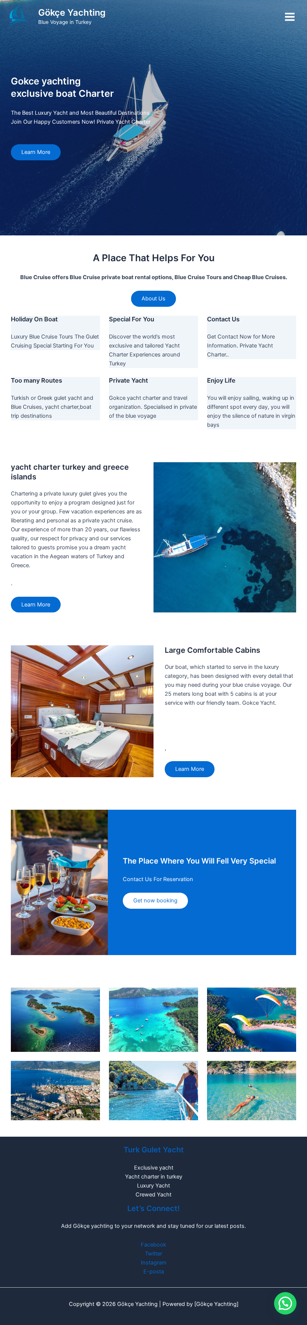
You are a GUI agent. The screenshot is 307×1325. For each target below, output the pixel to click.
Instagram (154, 1262)
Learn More (35, 152)
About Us (153, 298)
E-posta (153, 1271)
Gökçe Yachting (72, 12)
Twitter (153, 1253)
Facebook (153, 1244)
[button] (285, 1303)
